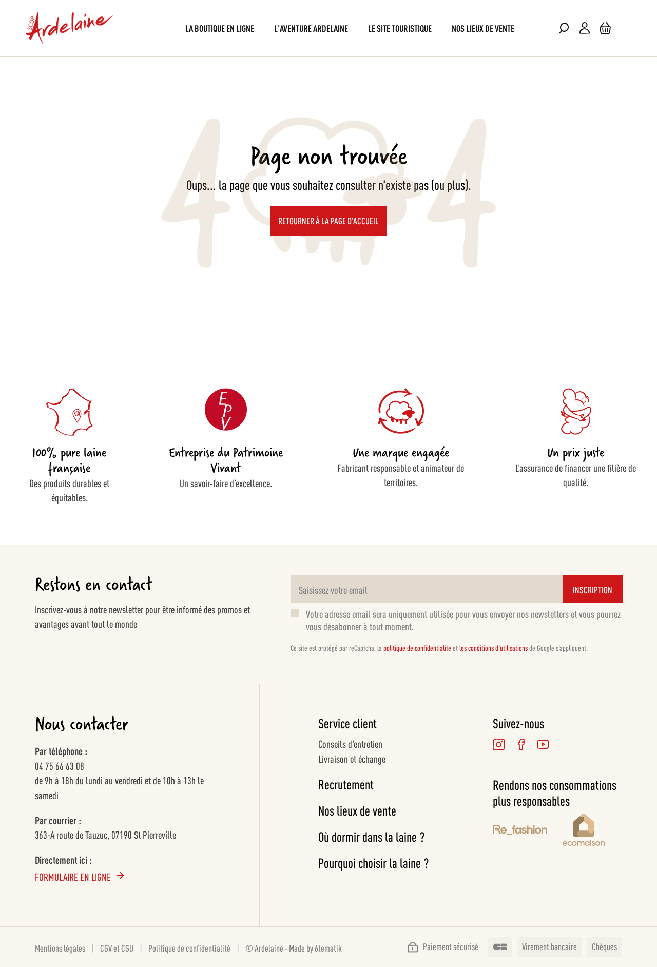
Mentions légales (60, 947)
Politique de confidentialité (189, 947)
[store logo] (69, 28)
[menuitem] (219, 28)
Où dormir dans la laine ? (371, 836)
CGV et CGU (116, 947)
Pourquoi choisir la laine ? (373, 863)
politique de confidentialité (417, 647)
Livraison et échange (351, 758)
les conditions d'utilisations (493, 647)
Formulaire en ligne (73, 876)
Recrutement (346, 784)
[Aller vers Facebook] (521, 744)
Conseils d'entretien (350, 743)
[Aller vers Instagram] (499, 744)
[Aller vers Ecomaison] (592, 831)
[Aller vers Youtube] (543, 744)
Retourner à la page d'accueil (328, 220)
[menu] (328, 28)
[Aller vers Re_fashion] (520, 831)
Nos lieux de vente (357, 810)
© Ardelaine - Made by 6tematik (293, 947)
